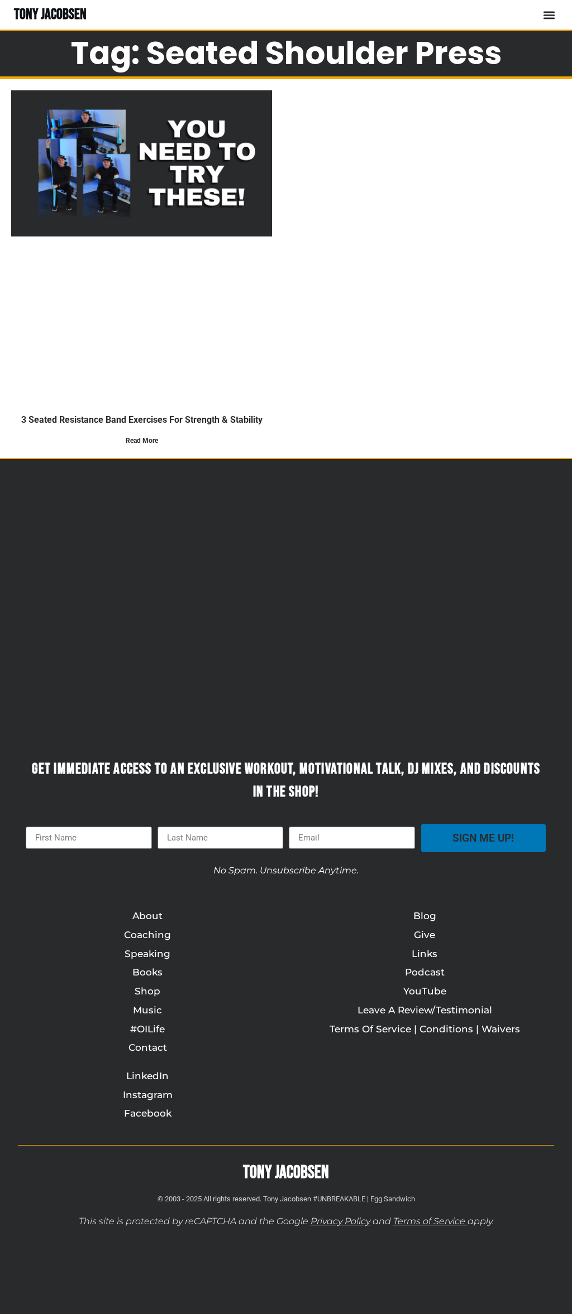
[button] (549, 15)
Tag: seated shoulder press (286, 53)
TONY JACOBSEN (50, 14)
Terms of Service (429, 1221)
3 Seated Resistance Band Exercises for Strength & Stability (142, 419)
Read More (142, 441)
